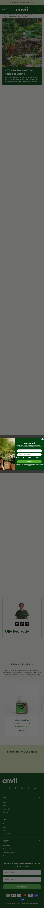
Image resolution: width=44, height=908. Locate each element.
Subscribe (29, 461)
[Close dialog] (43, 439)
